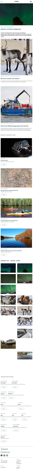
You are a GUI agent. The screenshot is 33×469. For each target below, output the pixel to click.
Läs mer (4, 164)
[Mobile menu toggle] (1, 1)
